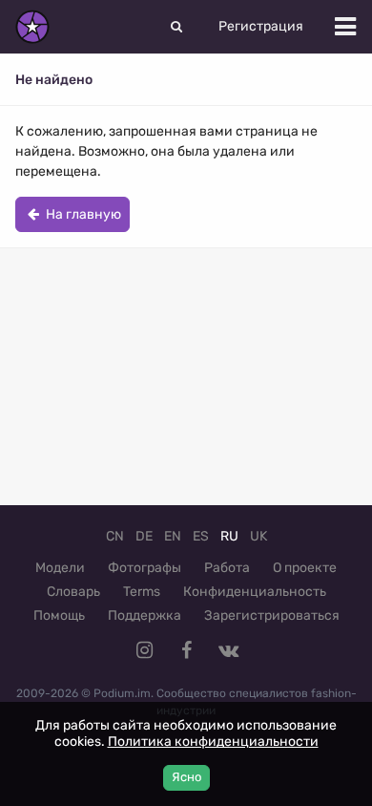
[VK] (228, 650)
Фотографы (144, 568)
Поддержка (144, 615)
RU (229, 536)
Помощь (59, 615)
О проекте (305, 568)
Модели (60, 568)
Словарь (73, 591)
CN (115, 536)
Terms (141, 591)
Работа (227, 568)
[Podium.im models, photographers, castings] (32, 26)
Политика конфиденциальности (213, 741)
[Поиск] (176, 26)
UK (258, 536)
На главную (82, 214)
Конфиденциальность (254, 591)
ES (201, 536)
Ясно (186, 777)
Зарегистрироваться (272, 615)
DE (144, 536)
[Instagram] (144, 650)
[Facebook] (186, 650)
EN (172, 536)
